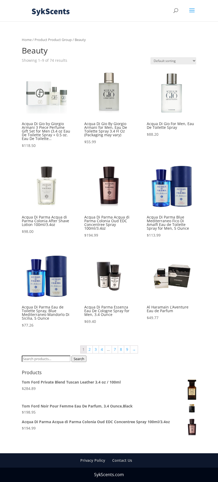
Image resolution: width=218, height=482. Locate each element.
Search (79, 358)
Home (27, 39)
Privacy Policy (92, 460)
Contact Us (122, 460)
